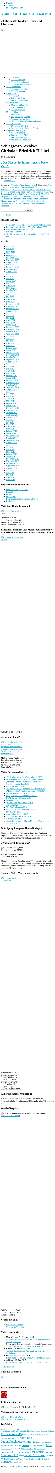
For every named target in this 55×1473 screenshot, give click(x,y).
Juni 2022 (10, 295)
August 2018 (11, 389)
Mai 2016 (10, 449)
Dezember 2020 (12, 327)
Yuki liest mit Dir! (13, 86)
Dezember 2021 (12, 304)
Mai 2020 (10, 341)
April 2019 (10, 371)
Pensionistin (27, 199)
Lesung (32, 1445)
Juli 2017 (10, 419)
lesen (15, 196)
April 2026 (10, 251)
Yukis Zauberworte (19, 89)
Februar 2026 (11, 255)
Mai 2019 (10, 369)
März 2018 (10, 401)
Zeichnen (17, 1462)
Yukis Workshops (18, 91)
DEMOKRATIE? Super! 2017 (18, 798)
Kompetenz (44, 1442)
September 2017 (12, 415)
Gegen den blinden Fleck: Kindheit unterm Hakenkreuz (28, 225)
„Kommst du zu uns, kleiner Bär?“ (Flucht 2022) (26, 789)
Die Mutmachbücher (19, 100)
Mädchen (16, 1448)
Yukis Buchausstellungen (21, 84)
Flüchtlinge (38, 1434)
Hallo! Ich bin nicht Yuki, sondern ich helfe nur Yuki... (28, 1362)
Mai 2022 (10, 297)
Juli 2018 (10, 392)
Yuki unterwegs (12, 77)
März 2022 (10, 302)
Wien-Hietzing (30, 1459)
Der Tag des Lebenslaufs (21, 140)
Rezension (16, 1452)
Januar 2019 (11, 378)
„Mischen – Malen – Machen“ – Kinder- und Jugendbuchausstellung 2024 (24, 783)
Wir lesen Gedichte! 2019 (16, 793)
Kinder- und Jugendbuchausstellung (16, 1439)
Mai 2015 (10, 475)
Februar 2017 (11, 431)
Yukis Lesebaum (18, 80)
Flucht (30, 1435)
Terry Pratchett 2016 (14, 805)
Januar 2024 (11, 281)
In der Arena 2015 (13, 812)
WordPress (22, 1466)
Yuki (40, 1458)
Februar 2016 (11, 454)
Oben (3, 1471)
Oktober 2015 (11, 463)
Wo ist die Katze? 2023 (15, 786)
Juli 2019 (10, 364)
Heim (33, 192)
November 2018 (12, 382)
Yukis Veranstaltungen (20, 82)
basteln (38, 1431)
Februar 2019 (11, 376)
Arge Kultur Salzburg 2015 (17, 814)
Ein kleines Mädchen (14, 1325)
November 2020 (12, 329)
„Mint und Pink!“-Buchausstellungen (26, 121)
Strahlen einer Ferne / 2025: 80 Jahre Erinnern (24, 779)
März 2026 (10, 253)
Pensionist (17, 199)
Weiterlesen (9, 180)
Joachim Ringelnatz (44, 192)
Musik (42, 196)
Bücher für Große (18, 98)
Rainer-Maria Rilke (23, 201)
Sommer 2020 (9, 1455)
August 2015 (11, 468)
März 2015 (10, 480)
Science (48, 1452)
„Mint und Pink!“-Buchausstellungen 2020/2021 (25, 791)
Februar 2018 (11, 403)
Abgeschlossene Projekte (16, 130)
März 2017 (10, 429)
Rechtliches (10, 501)
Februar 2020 (11, 348)
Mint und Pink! (12, 112)
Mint (49, 1445)
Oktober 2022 (11, 290)
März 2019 (10, 373)
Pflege (35, 199)
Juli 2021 (10, 313)
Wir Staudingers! (18, 133)
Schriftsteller (37, 201)
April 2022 (10, 299)
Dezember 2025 (12, 258)
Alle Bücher (11, 93)
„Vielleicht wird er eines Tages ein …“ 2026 (24, 777)
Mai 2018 (10, 396)
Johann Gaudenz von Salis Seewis (15, 194)
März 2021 (10, 322)
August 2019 (11, 362)
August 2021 (11, 311)
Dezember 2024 (12, 267)
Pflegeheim (43, 199)
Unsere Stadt (16, 114)
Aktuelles (10, 5)
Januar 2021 (11, 325)
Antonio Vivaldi (27, 187)
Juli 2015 (10, 470)
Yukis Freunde (12, 103)
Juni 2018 (10, 394)
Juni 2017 (10, 422)
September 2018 (12, 387)
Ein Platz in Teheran (14, 232)
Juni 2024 (10, 276)
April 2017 (10, 426)
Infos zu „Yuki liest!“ (14, 8)
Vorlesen (26, 203)
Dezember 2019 (12, 352)
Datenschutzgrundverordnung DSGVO (22, 499)
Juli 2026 (10, 246)
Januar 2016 (11, 456)
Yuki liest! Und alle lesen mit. (26, 14)
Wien (20, 1459)
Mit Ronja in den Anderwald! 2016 (20, 809)
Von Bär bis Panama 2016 (16, 807)
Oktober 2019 (11, 357)
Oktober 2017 (11, 413)
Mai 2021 (10, 318)
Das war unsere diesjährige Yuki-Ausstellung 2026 (26, 227)
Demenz (11, 192)
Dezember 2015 (12, 459)
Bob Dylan (17, 189)
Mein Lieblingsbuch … (20, 107)
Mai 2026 (10, 248)
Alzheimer (5, 187)
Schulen (25, 1452)
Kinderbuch (36, 1442)
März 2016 (10, 452)
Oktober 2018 (11, 385)
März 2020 (10, 346)
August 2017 (11, 417)
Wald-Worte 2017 (13, 800)
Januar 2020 (11, 350)
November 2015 (12, 461)
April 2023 (10, 285)
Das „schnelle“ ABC (19, 135)
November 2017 (12, 410)
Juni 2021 (10, 315)
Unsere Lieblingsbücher (21, 105)
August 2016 (11, 443)
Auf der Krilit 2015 (14, 819)
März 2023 (10, 288)
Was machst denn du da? (21, 119)
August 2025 (11, 262)
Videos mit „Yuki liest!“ (15, 1327)
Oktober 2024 (11, 269)
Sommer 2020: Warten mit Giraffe (25, 128)
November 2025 (12, 260)
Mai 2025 (10, 265)
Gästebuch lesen (7, 1367)
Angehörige (15, 187)
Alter (50, 185)
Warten (5, 1458)
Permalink (5, 206)
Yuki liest (15, 96)
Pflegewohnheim (8, 201)
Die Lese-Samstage (19, 137)
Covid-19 (16, 1434)
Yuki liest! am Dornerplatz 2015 (19, 816)
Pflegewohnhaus (39, 1449)
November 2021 (12, 306)
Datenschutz (11, 496)
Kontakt (9, 3)
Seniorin (4, 203)
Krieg (50, 1442)
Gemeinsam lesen (23, 192)
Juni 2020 (10, 339)
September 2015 (12, 466)
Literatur (39, 1446)
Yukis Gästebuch (18, 110)
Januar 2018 (11, 406)
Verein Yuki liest (15, 203)
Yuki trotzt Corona (13, 123)
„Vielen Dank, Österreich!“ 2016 (19, 802)
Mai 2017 (10, 424)
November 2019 (12, 355)
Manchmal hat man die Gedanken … (21, 229)
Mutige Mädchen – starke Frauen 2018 (21, 796)
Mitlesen (35, 196)
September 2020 (12, 334)
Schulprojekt (37, 1451)
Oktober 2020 (11, 332)
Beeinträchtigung (42, 187)
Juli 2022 (10, 292)
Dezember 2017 (12, 408)
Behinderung (6, 189)
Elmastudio (47, 1466)
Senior (45, 201)
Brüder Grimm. (29, 189)
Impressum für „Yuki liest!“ (17, 490)
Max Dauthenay (24, 196)
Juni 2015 (10, 473)
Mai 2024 (10, 279)
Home (8, 215)
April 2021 (10, 320)
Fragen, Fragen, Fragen (20, 117)
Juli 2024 (10, 274)
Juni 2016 (10, 447)
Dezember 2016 (12, 436)
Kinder (14, 1438)
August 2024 (11, 272)
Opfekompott (6, 199)
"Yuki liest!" (10, 1430)
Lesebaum (18, 1445)
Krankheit (45, 194)
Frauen (46, 1434)
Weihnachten (14, 1459)
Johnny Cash (35, 194)
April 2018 (10, 399)
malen (44, 1445)
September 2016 (12, 440)
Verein (21, 1455)
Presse (8, 494)
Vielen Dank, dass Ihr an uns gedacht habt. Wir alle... (27, 1346)
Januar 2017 (11, 433)
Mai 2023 (10, 283)
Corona (5, 1434)
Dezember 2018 (12, 380)
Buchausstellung (47, 1431)
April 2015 (10, 477)
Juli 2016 (10, 445)
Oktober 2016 (11, 438)
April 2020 (10, 343)
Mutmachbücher (6, 1449)
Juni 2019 (10, 366)
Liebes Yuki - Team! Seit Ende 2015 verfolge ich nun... (28, 1358)
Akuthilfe (24, 1430)
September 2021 (12, 309)
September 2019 (12, 359)
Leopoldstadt (6, 196)
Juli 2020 (10, 336)
